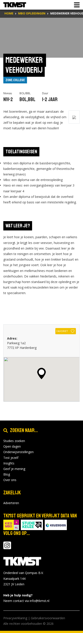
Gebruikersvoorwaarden (48, 618)
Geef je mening (14, 469)
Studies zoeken (14, 441)
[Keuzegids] (56, 525)
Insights (8, 463)
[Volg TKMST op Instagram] (7, 547)
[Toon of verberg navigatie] (75, 4)
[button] (41, 373)
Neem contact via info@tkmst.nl (26, 601)
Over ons (9, 480)
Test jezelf (10, 458)
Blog (6, 474)
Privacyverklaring (15, 618)
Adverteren (11, 503)
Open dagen (12, 446)
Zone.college (15, 80)
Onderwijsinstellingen (18, 452)
